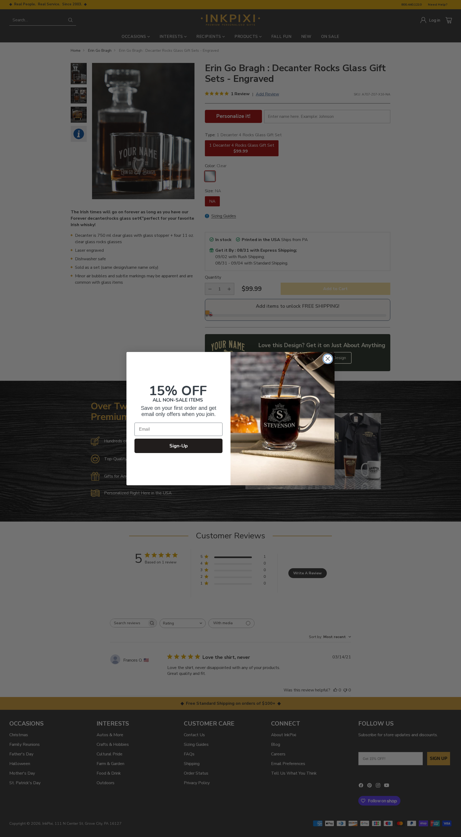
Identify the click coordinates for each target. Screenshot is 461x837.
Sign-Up (178, 446)
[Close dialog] (327, 358)
